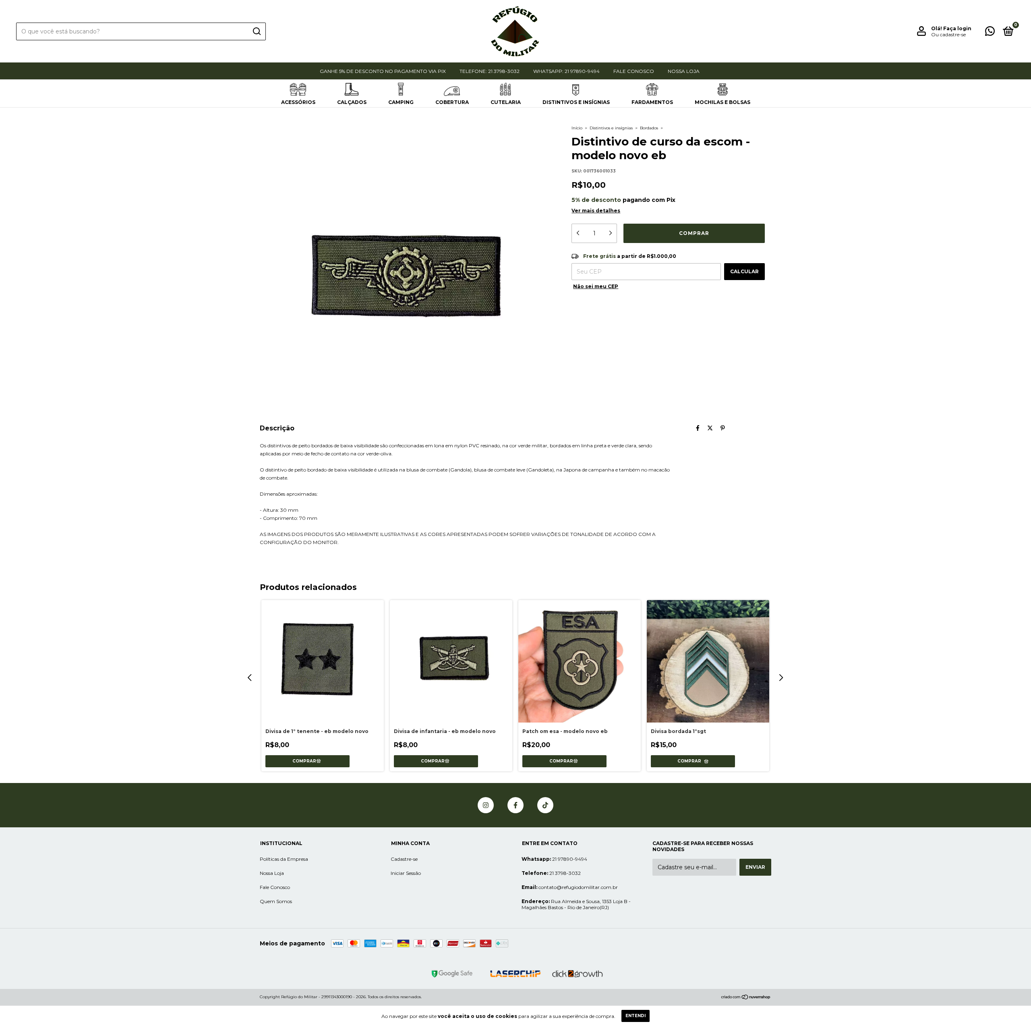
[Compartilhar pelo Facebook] (698, 428)
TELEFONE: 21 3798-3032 (490, 71)
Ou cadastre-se (948, 34)
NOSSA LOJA (684, 71)
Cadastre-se (404, 859)
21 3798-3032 (551, 873)
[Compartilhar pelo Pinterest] (722, 428)
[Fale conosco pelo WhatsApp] (990, 33)
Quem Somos (276, 901)
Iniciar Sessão (406, 873)
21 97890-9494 (554, 859)
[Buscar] (256, 31)
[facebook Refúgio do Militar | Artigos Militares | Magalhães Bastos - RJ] (515, 805)
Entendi (635, 1015)
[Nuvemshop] (746, 997)
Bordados (649, 128)
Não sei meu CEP (595, 286)
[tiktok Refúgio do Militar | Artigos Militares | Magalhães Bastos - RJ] (545, 805)
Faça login (957, 28)
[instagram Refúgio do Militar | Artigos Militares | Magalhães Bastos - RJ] (486, 805)
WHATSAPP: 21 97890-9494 (566, 71)
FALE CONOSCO (633, 71)
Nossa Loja (272, 873)
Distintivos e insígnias (611, 128)
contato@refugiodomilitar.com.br (570, 887)
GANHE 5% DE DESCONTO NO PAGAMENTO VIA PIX (383, 71)
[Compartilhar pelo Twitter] (710, 428)
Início (576, 128)
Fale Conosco (275, 887)
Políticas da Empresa (284, 859)
